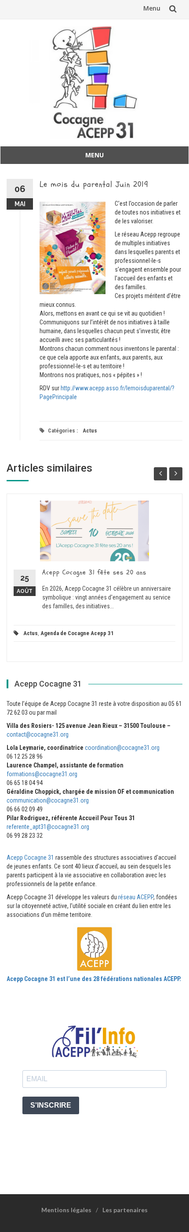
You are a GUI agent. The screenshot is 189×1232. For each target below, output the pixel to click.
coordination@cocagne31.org (122, 747)
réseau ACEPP (135, 897)
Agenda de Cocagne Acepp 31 (77, 633)
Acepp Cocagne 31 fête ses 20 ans (94, 572)
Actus (90, 430)
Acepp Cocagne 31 (30, 857)
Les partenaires (125, 1210)
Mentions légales (66, 1210)
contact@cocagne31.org (38, 734)
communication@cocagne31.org (48, 800)
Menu (151, 8)
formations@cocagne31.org (42, 774)
